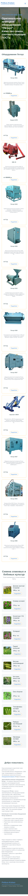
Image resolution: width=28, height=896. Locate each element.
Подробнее (14, 95)
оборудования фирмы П (9, 776)
